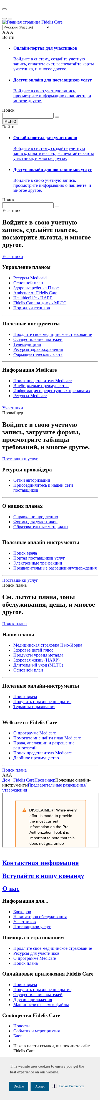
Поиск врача (25, 553)
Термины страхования (34, 706)
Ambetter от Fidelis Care (35, 292)
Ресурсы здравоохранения (38, 349)
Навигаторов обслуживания (40, 916)
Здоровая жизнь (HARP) (36, 660)
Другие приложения (32, 999)
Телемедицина (27, 344)
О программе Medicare (34, 733)
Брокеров (22, 911)
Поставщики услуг (20, 458)
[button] (68, 1086)
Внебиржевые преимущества (41, 385)
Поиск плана (14, 623)
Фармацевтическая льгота (37, 354)
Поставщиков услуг (32, 926)
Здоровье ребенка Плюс (36, 287)
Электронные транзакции (37, 563)
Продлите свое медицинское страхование (52, 334)
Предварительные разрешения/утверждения (55, 568)
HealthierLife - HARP (32, 297)
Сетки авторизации (31, 480)
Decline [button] (19, 1086)
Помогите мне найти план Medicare (47, 738)
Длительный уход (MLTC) (38, 665)
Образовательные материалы (40, 526)
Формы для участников (35, 521)
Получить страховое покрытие (42, 701)
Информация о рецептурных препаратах (51, 390)
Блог (17, 1035)
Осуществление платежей (37, 339)
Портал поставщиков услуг (39, 558)
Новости (21, 1026)
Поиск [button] (8, 110)
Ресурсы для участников (36, 953)
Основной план (28, 282)
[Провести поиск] (57, 117)
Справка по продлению (35, 516)
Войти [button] (8, 37)
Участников (24, 921)
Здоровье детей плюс (33, 650)
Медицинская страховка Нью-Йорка (47, 645)
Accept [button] (39, 1086)
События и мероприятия (36, 1030)
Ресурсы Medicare (30, 395)
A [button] (3, 32)
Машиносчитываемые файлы (41, 1004)
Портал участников (31, 307)
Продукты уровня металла (38, 655)
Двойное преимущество (36, 758)
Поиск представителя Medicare (42, 380)
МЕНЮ (10, 121)
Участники (12, 256)
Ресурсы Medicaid (30, 277)
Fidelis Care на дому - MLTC (39, 302)
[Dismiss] (4, 9)
